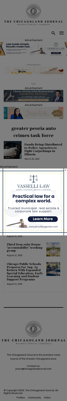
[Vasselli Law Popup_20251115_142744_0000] (33, 234)
